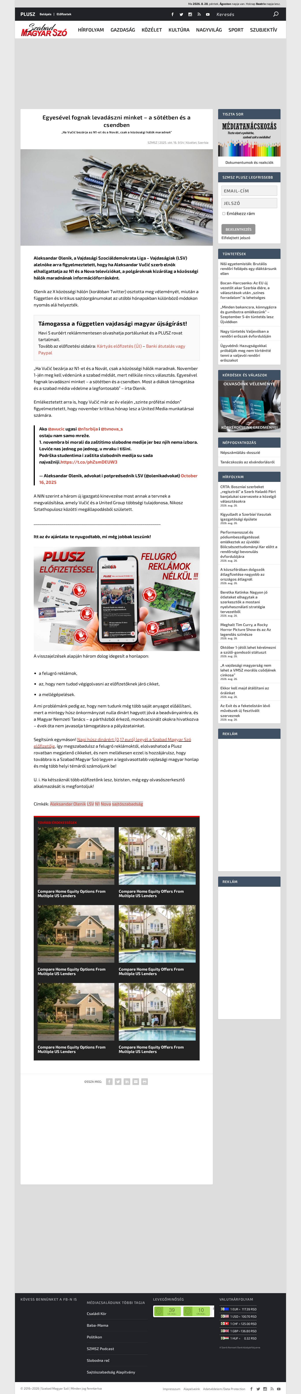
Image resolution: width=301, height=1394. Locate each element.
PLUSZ (27, 14)
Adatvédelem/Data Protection (224, 1389)
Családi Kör (96, 1313)
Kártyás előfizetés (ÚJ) (119, 346)
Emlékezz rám (240, 213)
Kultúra (179, 29)
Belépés (45, 14)
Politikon (94, 1337)
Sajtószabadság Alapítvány (111, 1372)
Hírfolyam (91, 29)
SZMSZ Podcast (100, 1348)
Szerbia (203, 142)
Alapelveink (192, 1389)
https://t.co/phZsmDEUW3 (89, 461)
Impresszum (171, 1389)
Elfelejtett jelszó (235, 237)
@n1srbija (88, 428)
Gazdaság (123, 29)
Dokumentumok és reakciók (249, 162)
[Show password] (270, 203)
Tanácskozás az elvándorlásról (247, 462)
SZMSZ (152, 142)
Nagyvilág (209, 29)
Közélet (152, 29)
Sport (236, 29)
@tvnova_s (112, 428)
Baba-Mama (97, 1325)
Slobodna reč (98, 1360)
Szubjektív (263, 29)
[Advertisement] (150, 71)
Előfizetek (64, 14)
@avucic (56, 428)
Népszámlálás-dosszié (240, 452)
